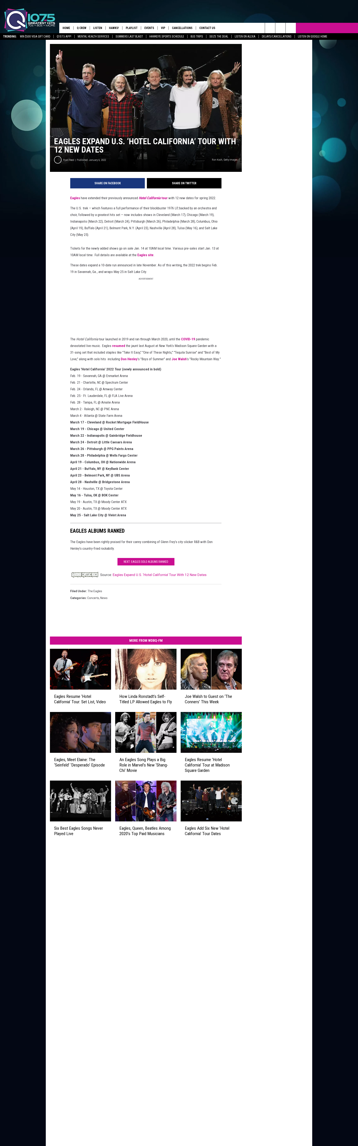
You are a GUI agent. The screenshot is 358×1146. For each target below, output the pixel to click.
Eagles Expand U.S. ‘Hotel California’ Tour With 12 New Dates (160, 575)
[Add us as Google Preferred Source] (280, 28)
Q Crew (81, 28)
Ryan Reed (68, 159)
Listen (97, 28)
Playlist (132, 28)
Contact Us (207, 28)
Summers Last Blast (129, 36)
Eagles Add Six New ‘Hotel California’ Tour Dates (207, 831)
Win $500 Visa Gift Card (35, 36)
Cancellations (182, 28)
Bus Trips (197, 36)
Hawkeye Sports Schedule (166, 36)
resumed (118, 346)
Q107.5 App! (64, 36)
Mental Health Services (93, 36)
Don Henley (129, 359)
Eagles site (145, 255)
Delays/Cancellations (276, 36)
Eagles (75, 198)
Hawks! (114, 28)
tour (164, 198)
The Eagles (95, 591)
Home (66, 28)
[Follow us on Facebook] (291, 28)
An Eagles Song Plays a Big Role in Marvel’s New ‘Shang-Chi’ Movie (143, 765)
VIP (163, 28)
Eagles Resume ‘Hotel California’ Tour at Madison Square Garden (207, 765)
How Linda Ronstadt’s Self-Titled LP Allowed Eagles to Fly (145, 699)
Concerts (93, 598)
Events (149, 28)
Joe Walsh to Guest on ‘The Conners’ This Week (208, 699)
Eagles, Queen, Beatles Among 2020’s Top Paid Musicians (145, 831)
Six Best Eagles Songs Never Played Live (78, 831)
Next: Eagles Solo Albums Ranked (146, 561)
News (104, 598)
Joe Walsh (179, 359)
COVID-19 (188, 339)
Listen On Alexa (245, 36)
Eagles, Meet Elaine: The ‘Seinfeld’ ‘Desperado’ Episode (79, 762)
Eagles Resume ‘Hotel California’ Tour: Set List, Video (80, 699)
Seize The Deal (218, 36)
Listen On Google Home (312, 36)
